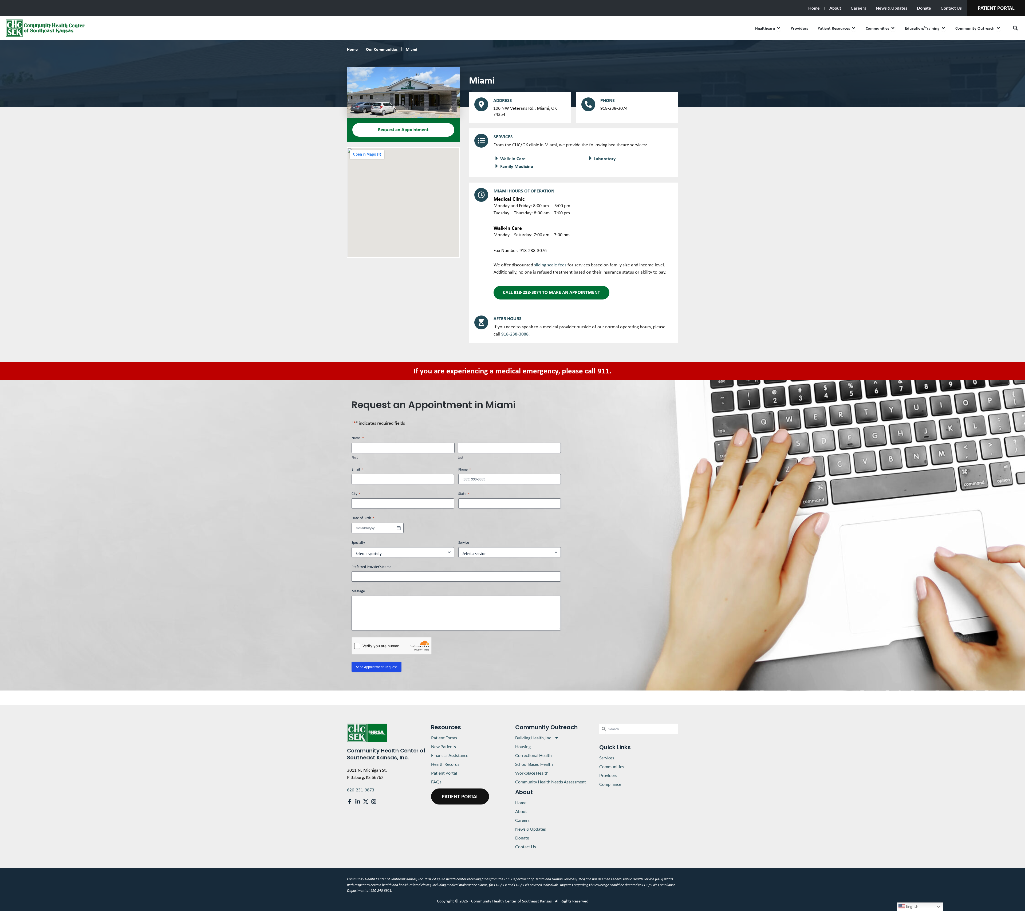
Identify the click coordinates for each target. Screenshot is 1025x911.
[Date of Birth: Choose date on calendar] (398, 528)
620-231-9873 (360, 790)
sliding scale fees (550, 265)
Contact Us (951, 7)
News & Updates (891, 7)
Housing (523, 746)
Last (460, 457)
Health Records (445, 764)
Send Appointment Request (376, 666)
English (911, 906)
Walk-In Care (513, 158)
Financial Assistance (449, 755)
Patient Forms (444, 737)
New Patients (443, 746)
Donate (924, 7)
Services (606, 757)
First (355, 457)
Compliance (610, 784)
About (835, 7)
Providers (608, 775)
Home (814, 7)
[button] (1015, 28)
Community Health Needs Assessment (550, 781)
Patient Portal (444, 772)
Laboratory (605, 158)
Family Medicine (516, 166)
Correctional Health (533, 755)
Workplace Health (532, 772)
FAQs (436, 781)
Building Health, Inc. (533, 737)
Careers (858, 7)
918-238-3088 (515, 334)
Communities (611, 766)
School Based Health (534, 764)
